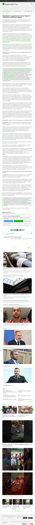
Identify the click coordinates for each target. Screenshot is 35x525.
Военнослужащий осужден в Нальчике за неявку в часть (25, 400)
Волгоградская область (27, 6)
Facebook (24, 202)
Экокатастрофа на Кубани (29, 11)
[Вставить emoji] (19, 238)
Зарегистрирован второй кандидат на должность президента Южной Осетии (9, 396)
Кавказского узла (14, 65)
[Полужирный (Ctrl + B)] (12, 238)
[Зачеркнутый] (17, 238)
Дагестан (6, 7)
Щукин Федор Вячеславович (8, 385)
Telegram (24, 200)
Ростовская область (17, 8)
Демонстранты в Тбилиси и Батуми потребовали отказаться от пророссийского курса (9, 416)
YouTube (5, 205)
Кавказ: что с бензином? (6, 11)
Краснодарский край (29, 7)
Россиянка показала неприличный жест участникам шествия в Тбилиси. (16, 507)
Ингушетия (9, 7)
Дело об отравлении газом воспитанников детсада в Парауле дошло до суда (15, 300)
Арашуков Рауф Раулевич (7, 366)
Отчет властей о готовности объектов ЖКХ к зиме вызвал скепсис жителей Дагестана (15, 269)
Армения (16, 6)
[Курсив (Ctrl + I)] (14, 238)
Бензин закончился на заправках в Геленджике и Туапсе (23, 416)
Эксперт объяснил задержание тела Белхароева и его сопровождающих (15, 323)
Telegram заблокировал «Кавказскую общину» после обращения (13, 495)
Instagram (28, 202)
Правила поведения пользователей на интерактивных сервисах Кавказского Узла (20, 521)
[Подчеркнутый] (15, 238)
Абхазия (4, 6)
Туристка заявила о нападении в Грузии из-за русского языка (6, 506)
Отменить (28, 247)
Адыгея (9, 6)
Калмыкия (18, 7)
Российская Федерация (11, 8)
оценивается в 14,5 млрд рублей (9, 74)
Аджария (6, 6)
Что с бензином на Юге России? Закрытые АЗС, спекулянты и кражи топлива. (27, 507)
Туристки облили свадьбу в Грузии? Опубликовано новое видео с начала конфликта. (16, 471)
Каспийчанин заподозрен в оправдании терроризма (24, 391)
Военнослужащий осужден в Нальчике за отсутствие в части (13, 275)
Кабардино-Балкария (14, 7)
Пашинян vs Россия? (18, 11)
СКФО (28, 8)
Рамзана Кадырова (10, 39)
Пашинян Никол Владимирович (8, 347)
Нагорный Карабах (5, 8)
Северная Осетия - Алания (23, 8)
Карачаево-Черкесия (23, 7)
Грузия (3, 7)
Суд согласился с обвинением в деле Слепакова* (11, 304)
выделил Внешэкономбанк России (9, 75)
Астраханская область (20, 6)
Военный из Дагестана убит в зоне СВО (9, 399)
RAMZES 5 (9, 233)
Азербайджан (12, 6)
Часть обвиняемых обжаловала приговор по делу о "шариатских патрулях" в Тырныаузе (16, 295)
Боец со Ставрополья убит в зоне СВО (24, 395)
